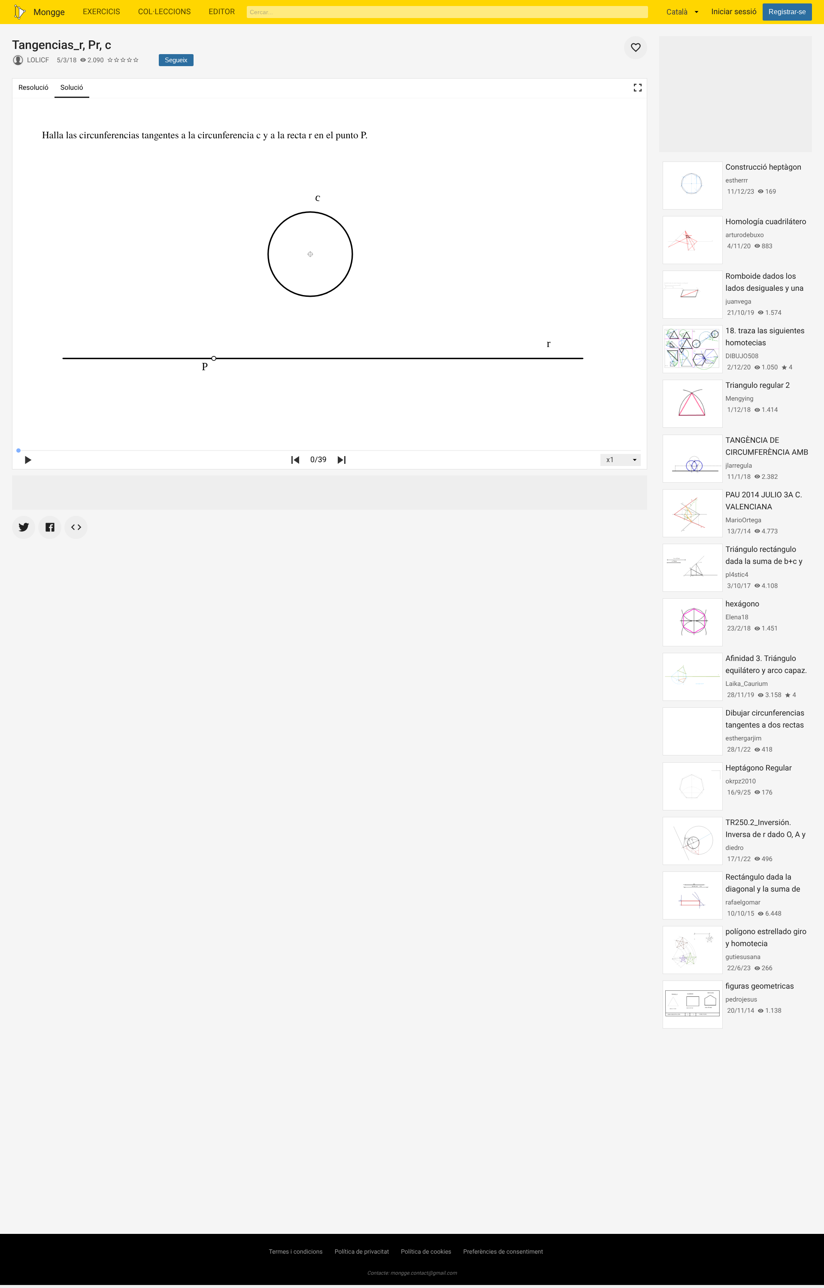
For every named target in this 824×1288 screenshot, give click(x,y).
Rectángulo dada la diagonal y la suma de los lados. (763, 889)
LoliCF (38, 60)
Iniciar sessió (734, 11)
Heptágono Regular (759, 768)
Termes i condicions (296, 1251)
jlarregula (739, 465)
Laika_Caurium (747, 684)
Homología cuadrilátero (766, 221)
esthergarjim (744, 738)
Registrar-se (787, 11)
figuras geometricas (760, 986)
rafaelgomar (743, 902)
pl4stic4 (737, 575)
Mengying (740, 398)
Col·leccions (164, 11)
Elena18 (737, 617)
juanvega (738, 301)
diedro (735, 848)
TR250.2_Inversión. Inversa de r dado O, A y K (766, 834)
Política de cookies (426, 1251)
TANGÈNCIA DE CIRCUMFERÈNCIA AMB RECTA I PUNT (767, 452)
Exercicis (101, 11)
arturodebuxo (745, 235)
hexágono (743, 604)
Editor (222, 11)
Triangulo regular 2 (758, 385)
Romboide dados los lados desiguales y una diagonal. (765, 288)
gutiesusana (743, 957)
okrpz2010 (741, 781)
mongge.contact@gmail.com (424, 1273)
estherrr (737, 180)
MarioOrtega (744, 520)
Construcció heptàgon (764, 167)
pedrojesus (741, 999)
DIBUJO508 (742, 356)
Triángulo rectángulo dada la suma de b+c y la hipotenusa (764, 561)
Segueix (176, 60)
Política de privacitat (362, 1251)
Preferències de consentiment (503, 1251)
